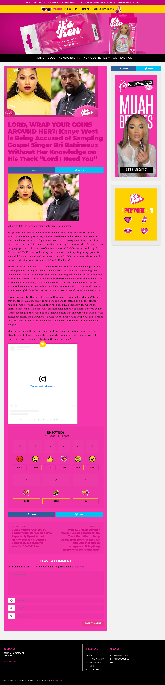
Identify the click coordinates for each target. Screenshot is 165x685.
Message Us (10, 661)
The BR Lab (57, 680)
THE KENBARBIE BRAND (120, 655)
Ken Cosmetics (95, 57)
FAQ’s (89, 655)
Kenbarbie (69, 57)
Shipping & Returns (96, 658)
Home (40, 57)
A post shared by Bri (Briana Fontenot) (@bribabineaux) (42, 420)
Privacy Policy (93, 662)
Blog (52, 57)
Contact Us (122, 57)
